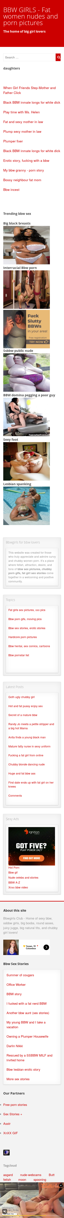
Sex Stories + (12, 1114)
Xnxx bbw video (18, 887)
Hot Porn (13, 867)
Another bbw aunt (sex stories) (28, 1013)
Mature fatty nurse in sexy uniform (29, 746)
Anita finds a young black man (27, 737)
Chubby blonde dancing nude (26, 764)
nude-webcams (30, 1174)
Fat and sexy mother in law (23, 121)
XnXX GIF (10, 1133)
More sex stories (18, 1079)
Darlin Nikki (15, 1046)
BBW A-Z (14, 882)
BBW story (14, 994)
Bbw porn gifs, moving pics (25, 619)
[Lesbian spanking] (26, 523)
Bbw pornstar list (18, 655)
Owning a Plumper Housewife (27, 1036)
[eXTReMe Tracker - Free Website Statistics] (6, 1154)
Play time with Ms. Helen (21, 112)
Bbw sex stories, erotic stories (26, 628)
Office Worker (16, 984)
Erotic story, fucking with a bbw (26, 160)
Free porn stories (15, 1104)
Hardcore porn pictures (22, 637)
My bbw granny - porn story (23, 170)
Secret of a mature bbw (22, 715)
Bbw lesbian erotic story (23, 1069)
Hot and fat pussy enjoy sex (25, 706)
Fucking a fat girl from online (25, 755)
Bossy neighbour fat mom (22, 179)
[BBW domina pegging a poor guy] (26, 434)
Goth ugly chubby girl (21, 697)
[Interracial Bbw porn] (26, 307)
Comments (15, 795)
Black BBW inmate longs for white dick (31, 102)
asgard (8, 1174)
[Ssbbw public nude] (26, 390)
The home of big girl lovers (24, 31)
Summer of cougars (20, 975)
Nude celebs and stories (23, 877)
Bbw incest (11, 189)
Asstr (7, 1123)
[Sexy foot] (26, 479)
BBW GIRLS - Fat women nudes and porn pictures (30, 16)
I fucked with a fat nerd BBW (27, 1003)
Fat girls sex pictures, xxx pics (26, 610)
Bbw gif (13, 872)
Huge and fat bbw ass (21, 773)
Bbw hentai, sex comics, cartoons (29, 646)
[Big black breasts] (26, 263)
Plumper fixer (13, 141)
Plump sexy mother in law (22, 131)
